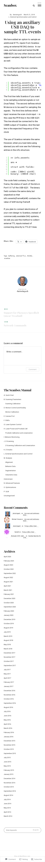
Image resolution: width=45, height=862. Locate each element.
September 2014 (10, 791)
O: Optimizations (10, 487)
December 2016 (9, 691)
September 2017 (10, 665)
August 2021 (8, 582)
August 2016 (8, 707)
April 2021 (7, 586)
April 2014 (7, 812)
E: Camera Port (9, 416)
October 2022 (9, 569)
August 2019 (8, 628)
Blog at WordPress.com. (22, 856)
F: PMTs (7, 420)
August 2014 (8, 795)
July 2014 (7, 799)
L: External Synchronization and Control (22, 17)
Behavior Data (10, 466)
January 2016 (8, 737)
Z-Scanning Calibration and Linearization (20, 445)
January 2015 (8, 774)
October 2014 (9, 787)
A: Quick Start (9, 395)
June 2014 (7, 804)
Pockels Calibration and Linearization (19, 433)
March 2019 (8, 636)
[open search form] (33, 5)
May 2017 (7, 674)
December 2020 (9, 598)
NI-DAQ (29, 256)
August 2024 (8, 565)
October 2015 (9, 749)
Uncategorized (9, 496)
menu (39, 3)
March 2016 (8, 728)
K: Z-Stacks (8, 450)
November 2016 (9, 695)
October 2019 (9, 623)
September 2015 (10, 753)
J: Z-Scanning (9, 441)
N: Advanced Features (12, 483)
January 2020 (8, 615)
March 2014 (8, 816)
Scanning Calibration (12, 404)
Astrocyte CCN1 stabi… (18, 536)
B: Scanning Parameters (12, 399)
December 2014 (9, 778)
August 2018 (8, 640)
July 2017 (7, 670)
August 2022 (8, 577)
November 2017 (9, 657)
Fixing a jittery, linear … (31, 526)
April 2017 (7, 678)
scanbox (7, 258)
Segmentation (10, 470)
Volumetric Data (11, 475)
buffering (11, 256)
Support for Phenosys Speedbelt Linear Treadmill (21, 314)
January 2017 (8, 686)
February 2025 (9, 561)
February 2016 (9, 732)
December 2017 (9, 653)
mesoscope (8, 479)
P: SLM (6, 491)
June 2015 (7, 762)
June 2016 (7, 716)
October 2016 (9, 699)
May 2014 (7, 808)
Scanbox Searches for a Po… (32, 536)
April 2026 (7, 557)
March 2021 (8, 590)
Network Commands (15, 325)
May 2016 (7, 720)
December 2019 (9, 619)
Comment (32, 369)
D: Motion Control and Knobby (15, 408)
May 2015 (7, 766)
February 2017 (9, 682)
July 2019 (7, 632)
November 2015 (9, 745)
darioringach (17, 15)
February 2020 (9, 611)
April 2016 (7, 724)
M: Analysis (8, 458)
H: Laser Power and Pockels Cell (15, 429)
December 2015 (9, 741)
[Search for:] (22, 830)
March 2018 (8, 649)
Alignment (9, 462)
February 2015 (9, 770)
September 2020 (10, 607)
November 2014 (9, 783)
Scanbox (10, 5)
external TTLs (21, 256)
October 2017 (9, 661)
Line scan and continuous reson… (31, 514)
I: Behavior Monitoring (12, 437)
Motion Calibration (12, 412)
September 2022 (10, 573)
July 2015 (7, 757)
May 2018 (7, 644)
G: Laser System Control (12, 424)
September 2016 (10, 703)
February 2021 (9, 594)
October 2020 (9, 603)
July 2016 (7, 711)
